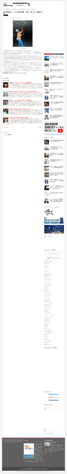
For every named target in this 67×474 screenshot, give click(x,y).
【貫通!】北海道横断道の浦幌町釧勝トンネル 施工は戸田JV (57, 103)
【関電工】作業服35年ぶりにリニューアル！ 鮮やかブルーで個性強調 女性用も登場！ (57, 97)
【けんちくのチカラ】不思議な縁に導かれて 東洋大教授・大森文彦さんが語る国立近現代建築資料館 (56, 200)
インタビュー (47, 293)
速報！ (45, 328)
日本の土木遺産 (47, 330)
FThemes (21, 471)
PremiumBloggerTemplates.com (38, 471)
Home (4, 9)
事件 (45, 336)
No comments (18, 18)
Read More (7, 89)
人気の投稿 (47, 54)
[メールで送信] (3, 78)
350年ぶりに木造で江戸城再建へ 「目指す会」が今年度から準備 (56, 109)
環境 (45, 326)
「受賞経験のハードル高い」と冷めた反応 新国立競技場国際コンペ (21, 82)
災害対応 (46, 310)
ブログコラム (47, 306)
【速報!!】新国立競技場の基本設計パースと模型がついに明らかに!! (57, 83)
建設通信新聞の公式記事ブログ (33, 468)
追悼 (45, 338)
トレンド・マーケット (48, 314)
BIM (45, 287)
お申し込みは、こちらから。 (33, 461)
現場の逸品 (46, 305)
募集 (45, 289)
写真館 (45, 342)
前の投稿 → (40, 127)
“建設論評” (46, 324)
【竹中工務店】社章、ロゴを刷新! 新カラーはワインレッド (57, 193)
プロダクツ (46, 279)
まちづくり (46, 308)
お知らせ (46, 322)
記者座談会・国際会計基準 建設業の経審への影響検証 (18, 117)
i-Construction (47, 312)
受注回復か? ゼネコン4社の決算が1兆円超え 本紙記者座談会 (20, 100)
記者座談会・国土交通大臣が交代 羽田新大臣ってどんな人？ (20, 108)
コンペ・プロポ (47, 303)
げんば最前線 (47, 285)
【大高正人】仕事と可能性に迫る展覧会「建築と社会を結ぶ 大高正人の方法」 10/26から (56, 174)
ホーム (23, 127)
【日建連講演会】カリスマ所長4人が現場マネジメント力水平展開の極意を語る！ (57, 77)
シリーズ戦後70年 (47, 332)
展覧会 (45, 334)
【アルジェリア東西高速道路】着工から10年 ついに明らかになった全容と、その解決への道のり (56, 187)
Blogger (19, 442)
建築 (45, 265)
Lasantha (30, 471)
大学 (45, 297)
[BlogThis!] (5, 78)
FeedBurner (56, 257)
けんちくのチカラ (47, 316)
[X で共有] (6, 78)
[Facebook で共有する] (8, 78)
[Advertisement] (48, 4)
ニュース (46, 281)
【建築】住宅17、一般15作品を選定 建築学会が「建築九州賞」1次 (57, 70)
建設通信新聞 (54, 442)
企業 (45, 263)
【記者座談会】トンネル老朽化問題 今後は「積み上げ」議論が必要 (22, 12)
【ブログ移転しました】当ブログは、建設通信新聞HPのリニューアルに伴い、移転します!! (57, 64)
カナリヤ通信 (47, 340)
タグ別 (53, 54)
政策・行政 (46, 273)
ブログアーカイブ (59, 54)
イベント (46, 269)
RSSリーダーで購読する (49, 433)
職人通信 (46, 320)
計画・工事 (46, 283)
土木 (45, 271)
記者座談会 (8, 9)
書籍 (45, 291)
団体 (45, 267)
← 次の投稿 (5, 127)
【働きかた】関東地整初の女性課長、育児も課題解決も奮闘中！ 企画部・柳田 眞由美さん (56, 116)
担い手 (45, 295)
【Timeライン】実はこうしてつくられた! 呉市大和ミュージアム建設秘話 (57, 57)
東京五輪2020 (47, 318)
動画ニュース (47, 344)
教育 (45, 277)
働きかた (46, 299)
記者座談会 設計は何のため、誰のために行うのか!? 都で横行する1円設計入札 (23, 91)
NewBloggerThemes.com (47, 471)
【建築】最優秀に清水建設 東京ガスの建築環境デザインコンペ (56, 160)
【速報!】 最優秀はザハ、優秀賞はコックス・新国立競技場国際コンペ (57, 167)
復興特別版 (46, 275)
